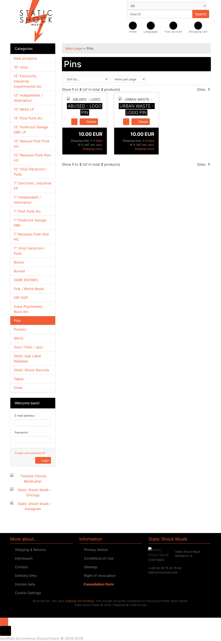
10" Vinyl (21, 67)
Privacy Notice (95, 549)
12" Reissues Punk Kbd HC (32, 157)
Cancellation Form (98, 584)
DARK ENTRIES (26, 280)
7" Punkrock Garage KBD (30, 222)
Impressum (23, 558)
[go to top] (4, 621)
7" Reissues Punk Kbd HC (31, 236)
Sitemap (89, 567)
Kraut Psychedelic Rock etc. (28, 309)
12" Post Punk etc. (28, 118)
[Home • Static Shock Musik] (41, 21)
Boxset (19, 271)
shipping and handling (79, 601)
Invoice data (24, 584)
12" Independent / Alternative (28, 98)
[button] (150, 27)
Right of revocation (98, 575)
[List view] (204, 79)
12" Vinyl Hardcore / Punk (30, 171)
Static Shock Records (31, 370)
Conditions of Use (98, 558)
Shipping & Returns (29, 549)
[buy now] (74, 121)
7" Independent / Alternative (27, 200)
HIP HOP (21, 297)
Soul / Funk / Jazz (28, 347)
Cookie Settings (27, 593)
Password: (21, 432)
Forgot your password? (30, 453)
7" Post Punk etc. (28, 211)
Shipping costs (93, 149)
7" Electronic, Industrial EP (32, 185)
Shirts (18, 338)
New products (25, 58)
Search (200, 14)
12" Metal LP (24, 109)
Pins (17, 320)
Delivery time (24, 575)
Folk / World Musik (29, 289)
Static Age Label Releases (27, 358)
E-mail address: (25, 415)
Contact (20, 567)
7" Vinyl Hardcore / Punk (29, 250)
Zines (18, 388)
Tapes (19, 379)
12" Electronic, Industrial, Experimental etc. (28, 81)
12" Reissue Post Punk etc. (32, 143)
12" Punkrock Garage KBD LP (31, 129)
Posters (20, 329)
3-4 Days (96, 140)
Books (19, 262)
